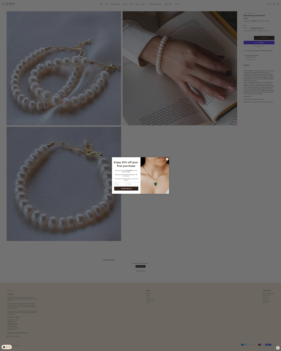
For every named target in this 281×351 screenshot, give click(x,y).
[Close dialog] (167, 159)
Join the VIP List (126, 188)
